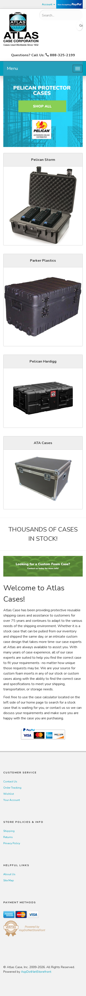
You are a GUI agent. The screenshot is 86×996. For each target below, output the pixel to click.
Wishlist (8, 794)
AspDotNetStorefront (36, 972)
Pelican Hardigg (43, 361)
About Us (9, 874)
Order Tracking (12, 787)
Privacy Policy (11, 843)
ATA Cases (43, 443)
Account (47, 4)
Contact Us (10, 781)
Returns (8, 837)
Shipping (9, 831)
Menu (12, 68)
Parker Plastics (43, 260)
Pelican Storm (43, 159)
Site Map (8, 880)
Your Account (11, 800)
